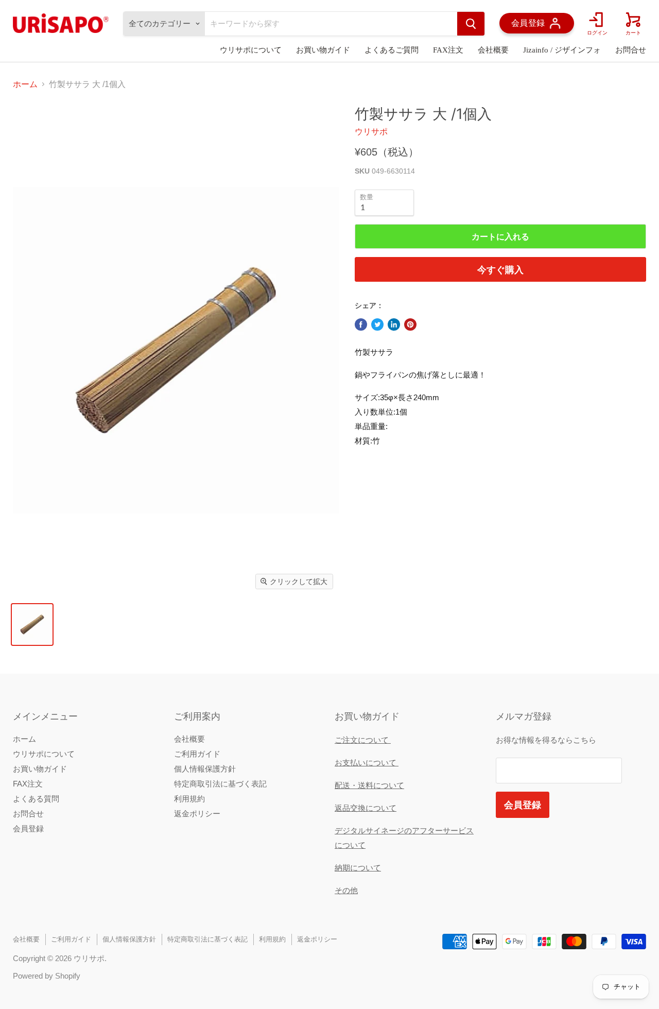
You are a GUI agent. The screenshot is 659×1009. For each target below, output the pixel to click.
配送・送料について (369, 785)
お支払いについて (366, 762)
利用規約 (189, 798)
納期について (358, 867)
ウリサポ (371, 131)
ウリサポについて (251, 50)
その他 (346, 890)
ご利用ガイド (197, 753)
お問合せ (630, 50)
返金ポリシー (197, 813)
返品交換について (365, 807)
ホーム (25, 84)
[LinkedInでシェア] (394, 324)
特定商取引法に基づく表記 (220, 783)
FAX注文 (448, 50)
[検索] (470, 24)
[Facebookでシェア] (361, 324)
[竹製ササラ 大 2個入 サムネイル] (32, 624)
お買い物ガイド (323, 50)
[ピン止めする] (410, 324)
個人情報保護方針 (205, 768)
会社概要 (493, 50)
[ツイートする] (377, 324)
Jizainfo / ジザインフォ (562, 50)
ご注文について (363, 740)
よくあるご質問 (392, 50)
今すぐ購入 (500, 269)
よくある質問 (36, 798)
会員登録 (28, 828)
